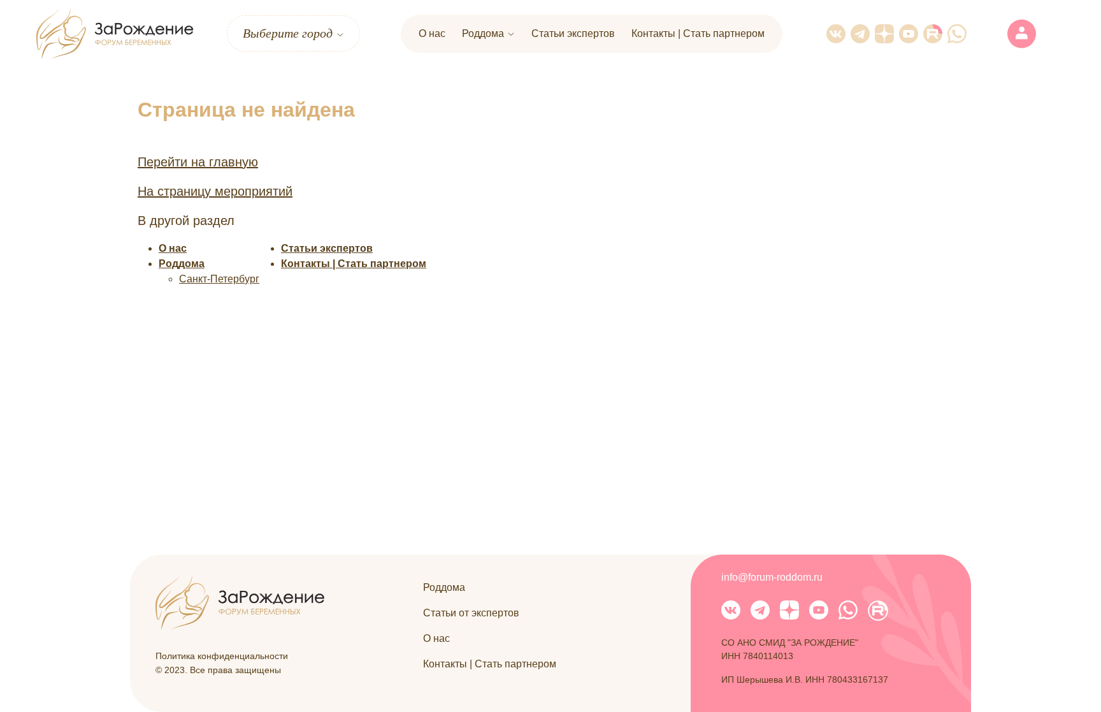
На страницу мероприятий (215, 191)
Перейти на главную (198, 162)
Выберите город (288, 33)
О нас (432, 33)
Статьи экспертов (573, 33)
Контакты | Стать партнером (698, 33)
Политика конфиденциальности (221, 656)
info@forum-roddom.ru (772, 577)
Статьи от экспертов (471, 612)
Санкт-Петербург (219, 278)
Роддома (483, 33)
